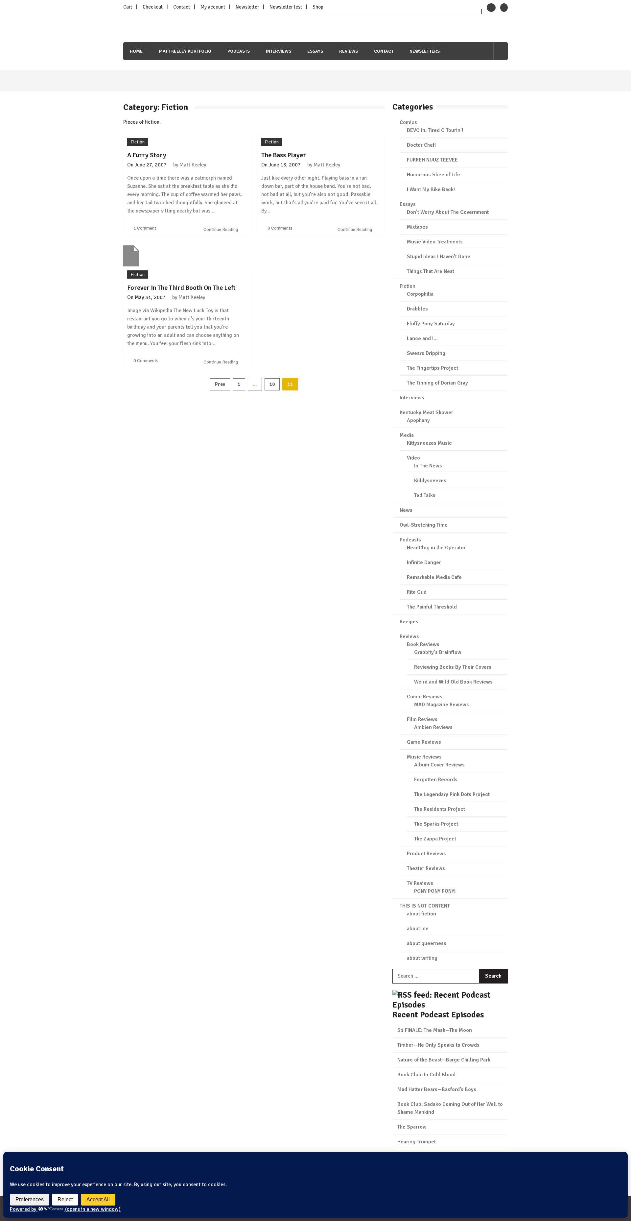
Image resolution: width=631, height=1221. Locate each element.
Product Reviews (426, 853)
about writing (422, 958)
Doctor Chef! (421, 145)
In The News (428, 465)
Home (136, 51)
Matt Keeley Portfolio (185, 51)
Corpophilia (420, 294)
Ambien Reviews (433, 727)
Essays (315, 51)
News (406, 510)
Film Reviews (422, 719)
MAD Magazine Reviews (441, 704)
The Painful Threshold (432, 607)
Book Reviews (423, 644)
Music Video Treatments (435, 241)
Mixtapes (417, 227)
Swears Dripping (426, 353)
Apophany (418, 420)
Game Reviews (424, 742)
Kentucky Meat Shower (426, 412)
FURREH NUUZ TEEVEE (432, 160)
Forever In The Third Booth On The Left (181, 288)
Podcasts (238, 51)
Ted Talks (424, 495)
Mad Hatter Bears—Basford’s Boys (436, 1089)
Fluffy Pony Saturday (431, 323)
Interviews (278, 51)
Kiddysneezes (430, 480)
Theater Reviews (426, 868)
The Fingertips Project (432, 368)
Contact (181, 7)
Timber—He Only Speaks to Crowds (438, 1045)
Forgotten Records (435, 779)
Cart (127, 7)
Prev (220, 384)
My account (212, 7)
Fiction (137, 142)
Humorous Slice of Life (433, 174)
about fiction (421, 913)
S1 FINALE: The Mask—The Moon (434, 1030)
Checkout (153, 7)
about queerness (426, 943)
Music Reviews (424, 757)
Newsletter (247, 7)
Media (407, 435)
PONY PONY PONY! (435, 891)
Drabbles (417, 309)
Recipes (409, 621)
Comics (408, 122)
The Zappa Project (435, 838)
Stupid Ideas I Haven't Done (438, 256)
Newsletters (424, 51)
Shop (318, 7)
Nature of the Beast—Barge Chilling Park (443, 1060)
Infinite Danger (424, 562)
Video (413, 458)
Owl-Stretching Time (424, 525)
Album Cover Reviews (439, 764)
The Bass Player (283, 155)
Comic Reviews (424, 696)
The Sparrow (412, 1127)
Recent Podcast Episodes (438, 1014)
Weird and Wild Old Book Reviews (453, 682)
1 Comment (144, 228)
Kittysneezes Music (429, 443)
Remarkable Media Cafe (434, 577)
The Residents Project (439, 809)
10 (272, 384)
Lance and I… (422, 338)
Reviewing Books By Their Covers (452, 667)
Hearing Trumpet (416, 1141)
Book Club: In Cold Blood (426, 1074)
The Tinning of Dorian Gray (437, 383)
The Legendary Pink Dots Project (452, 794)
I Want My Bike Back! (431, 189)
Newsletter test (285, 7)
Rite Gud (417, 592)
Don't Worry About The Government (448, 212)
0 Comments (280, 228)
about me (418, 928)
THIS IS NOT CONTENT (425, 906)
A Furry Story (146, 155)
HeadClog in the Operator (436, 547)
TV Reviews (420, 883)
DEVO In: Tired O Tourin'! (435, 130)
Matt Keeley (192, 165)
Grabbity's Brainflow (437, 652)
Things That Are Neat (430, 271)
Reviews (348, 51)
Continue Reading (221, 229)
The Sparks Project (436, 824)
